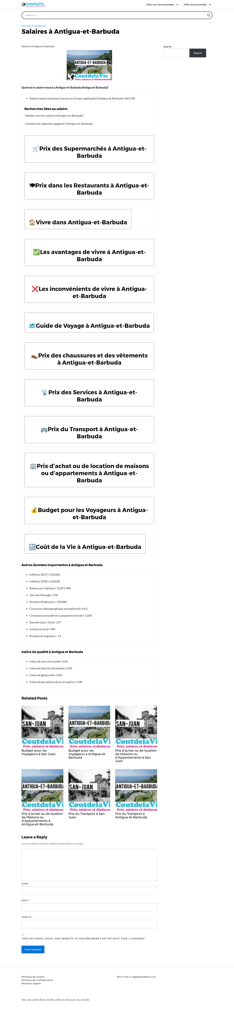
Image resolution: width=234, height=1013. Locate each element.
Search (167, 46)
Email (25, 900)
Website (26, 917)
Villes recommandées (195, 4)
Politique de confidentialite (37, 980)
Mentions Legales (31, 983)
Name (25, 883)
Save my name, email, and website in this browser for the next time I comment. (84, 938)
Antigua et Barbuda (33, 25)
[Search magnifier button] (208, 15)
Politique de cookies (33, 976)
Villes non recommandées (160, 4)
